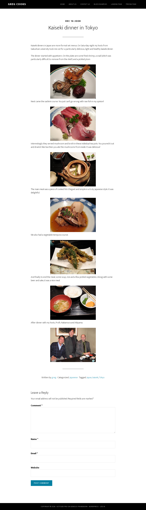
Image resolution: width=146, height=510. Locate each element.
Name (34, 439)
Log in (102, 506)
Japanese (73, 377)
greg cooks (17, 4)
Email (34, 453)
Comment (36, 405)
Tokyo (101, 377)
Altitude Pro (62, 506)
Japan (89, 377)
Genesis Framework (79, 506)
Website (35, 467)
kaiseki (95, 377)
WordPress (94, 506)
